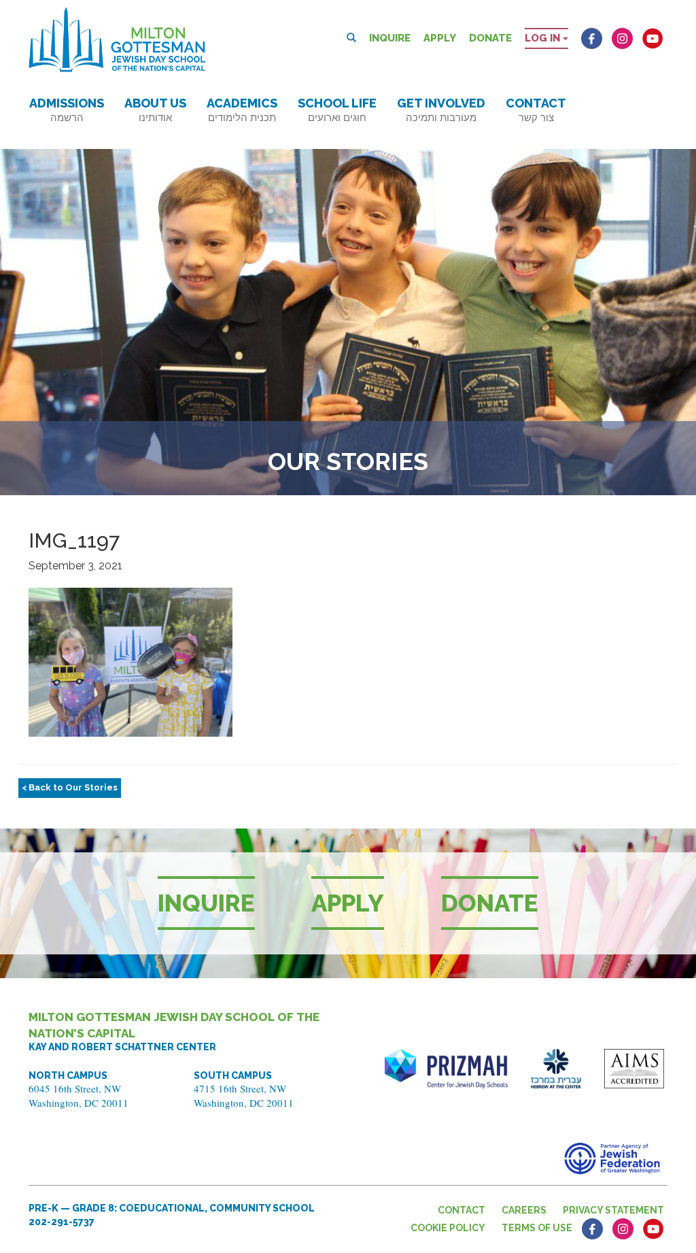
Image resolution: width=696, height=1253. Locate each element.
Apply (439, 38)
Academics (242, 110)
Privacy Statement (613, 1210)
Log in (544, 38)
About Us (155, 110)
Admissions (66, 110)
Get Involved (441, 110)
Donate (490, 38)
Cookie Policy (448, 1227)
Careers (524, 1210)
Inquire (390, 38)
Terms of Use (537, 1227)
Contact (536, 110)
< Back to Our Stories (70, 787)
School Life (337, 110)
